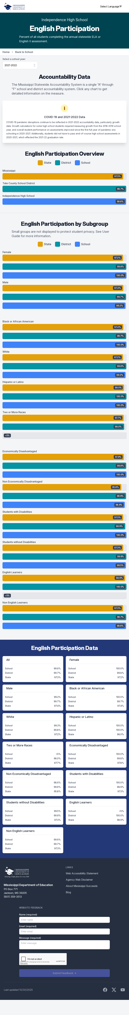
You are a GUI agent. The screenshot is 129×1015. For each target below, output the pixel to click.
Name (28, 914)
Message (30, 938)
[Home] (14, 6)
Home (6, 52)
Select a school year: (14, 59)
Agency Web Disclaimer (79, 879)
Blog (68, 892)
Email (27, 926)
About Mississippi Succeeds (82, 886)
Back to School (24, 52)
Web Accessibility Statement (82, 873)
